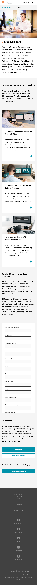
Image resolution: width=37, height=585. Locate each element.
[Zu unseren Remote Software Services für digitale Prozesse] (30, 208)
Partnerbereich (18, 513)
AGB (21, 577)
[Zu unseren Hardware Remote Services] (30, 156)
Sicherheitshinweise (11, 575)
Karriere (18, 501)
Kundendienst (6, 7)
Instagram (18, 560)
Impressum (28, 577)
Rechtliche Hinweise (26, 575)
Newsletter (18, 532)
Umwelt (18, 499)
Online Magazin (18, 523)
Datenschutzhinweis (11, 577)
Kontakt (18, 579)
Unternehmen (18, 494)
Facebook (18, 551)
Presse (18, 507)
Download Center (18, 511)
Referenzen (18, 505)
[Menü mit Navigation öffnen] (33, 2)
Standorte (18, 496)
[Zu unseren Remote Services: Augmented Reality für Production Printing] (30, 262)
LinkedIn (18, 542)
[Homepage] (7, 2)
